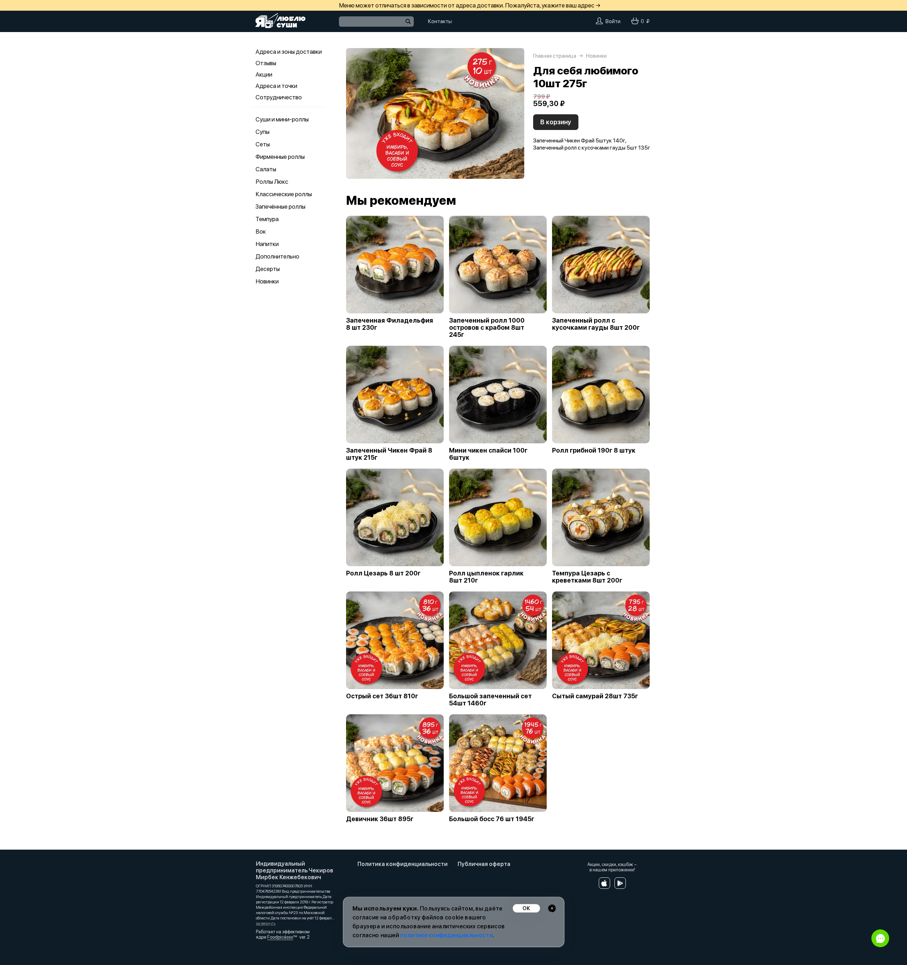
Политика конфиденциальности (402, 864)
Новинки (267, 281)
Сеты (263, 144)
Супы (262, 131)
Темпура (267, 219)
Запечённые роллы (280, 206)
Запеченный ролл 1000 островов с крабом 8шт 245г (487, 327)
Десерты (268, 268)
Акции (264, 74)
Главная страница (554, 56)
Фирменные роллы (280, 156)
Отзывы (266, 63)
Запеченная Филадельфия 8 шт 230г (389, 324)
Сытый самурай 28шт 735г (595, 696)
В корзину (555, 122)
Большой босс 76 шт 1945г (491, 819)
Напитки (267, 243)
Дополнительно (277, 256)
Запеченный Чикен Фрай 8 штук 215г (389, 454)
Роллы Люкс (272, 181)
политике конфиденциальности (446, 935)
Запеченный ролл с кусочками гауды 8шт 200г (596, 324)
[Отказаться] (552, 908)
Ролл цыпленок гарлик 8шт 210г (486, 577)
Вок (261, 231)
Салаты (266, 169)
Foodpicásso (280, 937)
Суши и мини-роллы (282, 119)
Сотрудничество (279, 97)
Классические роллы (284, 194)
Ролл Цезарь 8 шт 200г (383, 573)
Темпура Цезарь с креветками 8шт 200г (587, 577)
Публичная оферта (484, 864)
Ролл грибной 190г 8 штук (593, 450)
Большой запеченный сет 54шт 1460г (490, 700)
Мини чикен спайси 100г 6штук (488, 454)
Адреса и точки (276, 85)
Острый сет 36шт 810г (382, 696)
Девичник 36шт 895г (379, 819)
